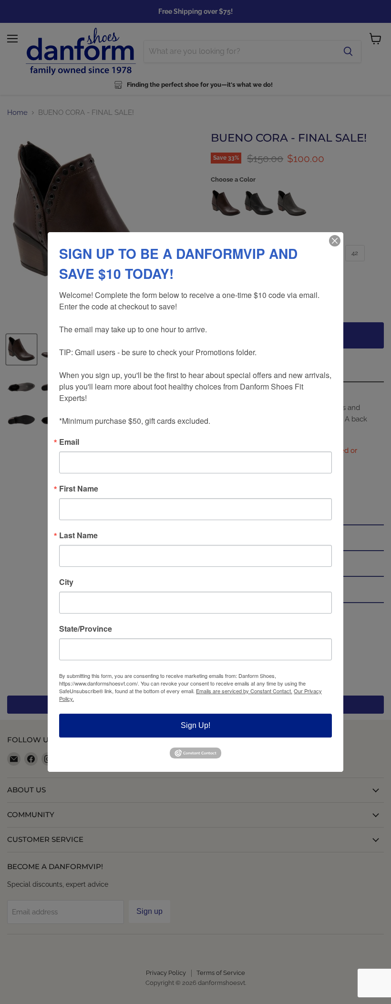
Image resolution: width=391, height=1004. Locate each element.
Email (69, 442)
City (66, 582)
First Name (78, 488)
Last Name (78, 535)
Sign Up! (195, 725)
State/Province (85, 629)
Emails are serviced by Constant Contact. (244, 691)
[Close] (334, 240)
